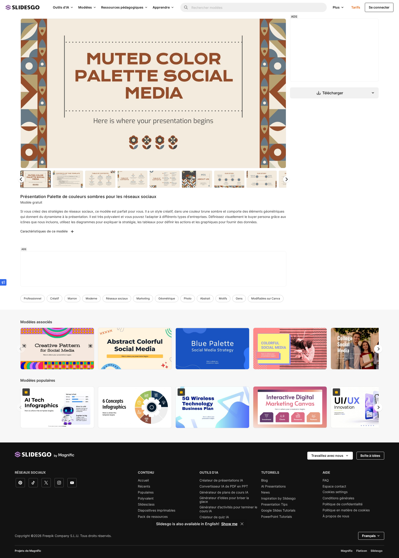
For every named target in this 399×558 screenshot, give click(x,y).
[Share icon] (278, 25)
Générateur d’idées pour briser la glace (224, 499)
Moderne (91, 298)
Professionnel (32, 298)
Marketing (143, 298)
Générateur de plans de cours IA (224, 492)
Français (369, 536)
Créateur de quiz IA (214, 517)
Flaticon (361, 550)
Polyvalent (146, 498)
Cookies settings (335, 492)
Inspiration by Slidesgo (278, 498)
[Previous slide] (21, 349)
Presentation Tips (274, 504)
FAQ (326, 480)
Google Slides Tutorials (278, 510)
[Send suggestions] (3, 282)
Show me (229, 524)
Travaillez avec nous (327, 455)
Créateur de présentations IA (221, 480)
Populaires (146, 492)
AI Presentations (273, 486)
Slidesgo (376, 550)
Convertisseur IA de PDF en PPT (224, 486)
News (265, 492)
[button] (286, 179)
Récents (144, 486)
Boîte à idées (370, 455)
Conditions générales (338, 498)
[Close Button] (242, 524)
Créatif (54, 298)
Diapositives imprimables (156, 510)
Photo (187, 298)
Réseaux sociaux (117, 298)
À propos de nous (336, 516)
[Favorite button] (266, 25)
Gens (239, 298)
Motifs (223, 298)
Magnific (347, 550)
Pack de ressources (153, 516)
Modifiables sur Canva (265, 298)
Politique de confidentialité (343, 504)
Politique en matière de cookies (346, 510)
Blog (264, 480)
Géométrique (166, 298)
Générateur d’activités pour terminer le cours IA (228, 509)
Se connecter (379, 7)
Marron (72, 298)
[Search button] (185, 7)
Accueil (143, 480)
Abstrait (205, 298)
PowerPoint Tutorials (276, 516)
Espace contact (334, 486)
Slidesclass (146, 504)
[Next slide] (279, 93)
